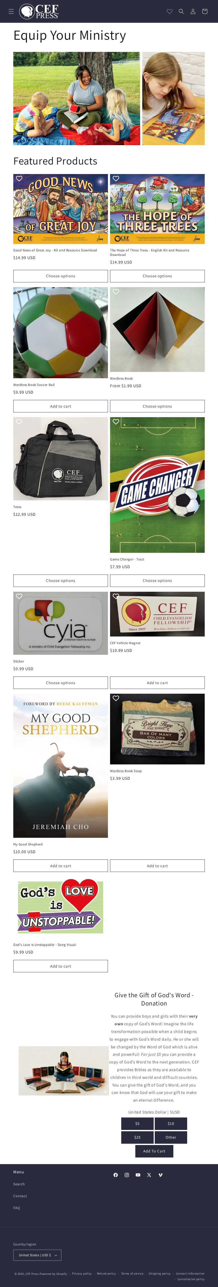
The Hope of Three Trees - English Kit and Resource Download (150, 252)
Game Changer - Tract (127, 559)
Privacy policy (82, 1273)
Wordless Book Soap (126, 771)
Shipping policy (160, 1273)
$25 (137, 1137)
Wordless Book (121, 378)
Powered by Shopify (53, 1274)
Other (171, 1137)
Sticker (18, 661)
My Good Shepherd (28, 844)
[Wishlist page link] (169, 11)
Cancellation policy (191, 1279)
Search (19, 1184)
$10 (171, 1123)
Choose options (60, 275)
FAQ (16, 1207)
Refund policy (106, 1273)
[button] (11, 11)
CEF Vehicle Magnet (125, 643)
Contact (20, 1196)
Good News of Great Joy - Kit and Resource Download (55, 250)
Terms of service (132, 1273)
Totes (17, 507)
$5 (137, 1123)
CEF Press (32, 1274)
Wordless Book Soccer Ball (34, 385)
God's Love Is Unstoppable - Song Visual (44, 945)
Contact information (190, 1273)
